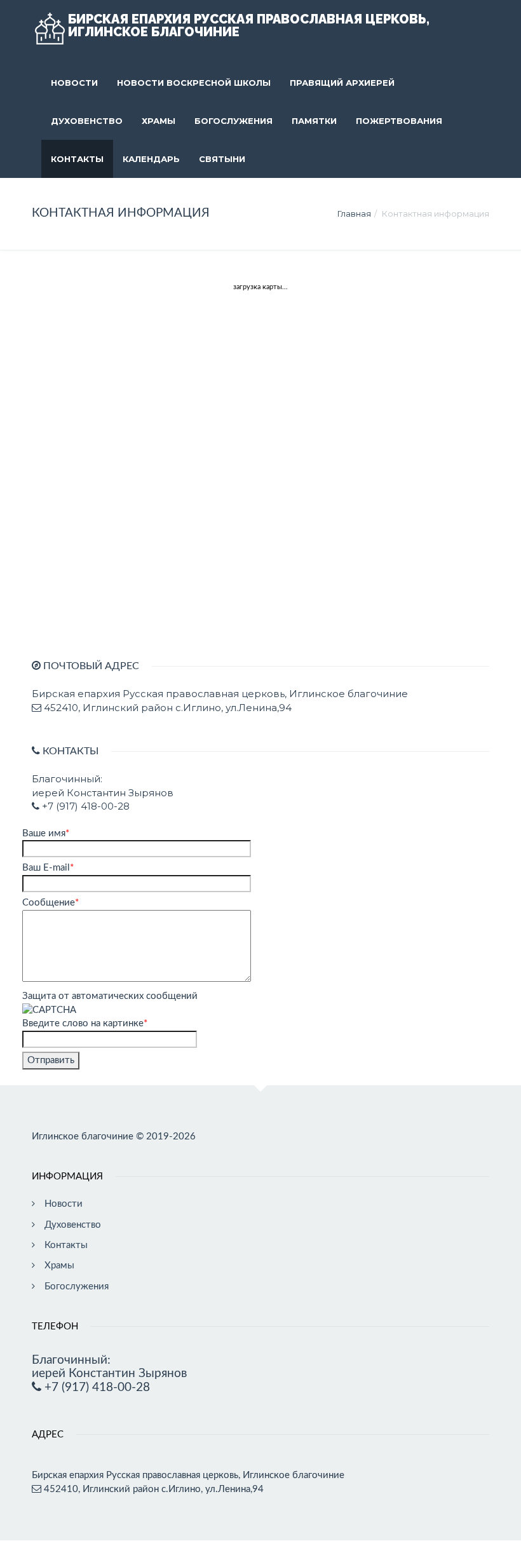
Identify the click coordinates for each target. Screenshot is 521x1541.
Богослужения (233, 121)
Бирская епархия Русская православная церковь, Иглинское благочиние (249, 25)
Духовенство (87, 121)
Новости (74, 83)
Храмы (158, 121)
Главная (354, 213)
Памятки (314, 121)
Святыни (222, 159)
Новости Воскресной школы (194, 83)
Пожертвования (399, 121)
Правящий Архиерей (342, 83)
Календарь (151, 159)
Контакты (77, 159)
